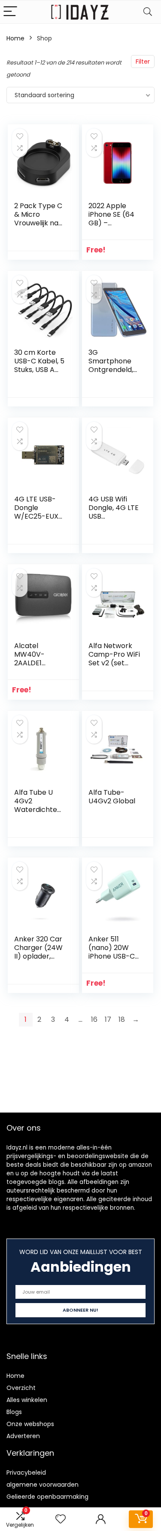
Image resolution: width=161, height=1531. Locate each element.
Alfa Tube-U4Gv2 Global (111, 796)
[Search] (147, 11)
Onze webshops (30, 1424)
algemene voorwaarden (42, 1484)
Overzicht (21, 1387)
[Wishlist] (60, 1519)
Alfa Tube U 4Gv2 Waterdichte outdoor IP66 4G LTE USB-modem (36, 813)
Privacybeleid (26, 1472)
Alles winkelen (26, 1400)
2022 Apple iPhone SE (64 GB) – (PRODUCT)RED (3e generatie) (112, 227)
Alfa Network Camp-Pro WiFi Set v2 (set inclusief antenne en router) (114, 667)
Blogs (14, 1412)
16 (94, 1019)
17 (108, 1019)
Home (15, 38)
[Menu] (10, 11)
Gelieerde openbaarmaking (47, 1496)
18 (121, 1019)
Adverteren (23, 1436)
